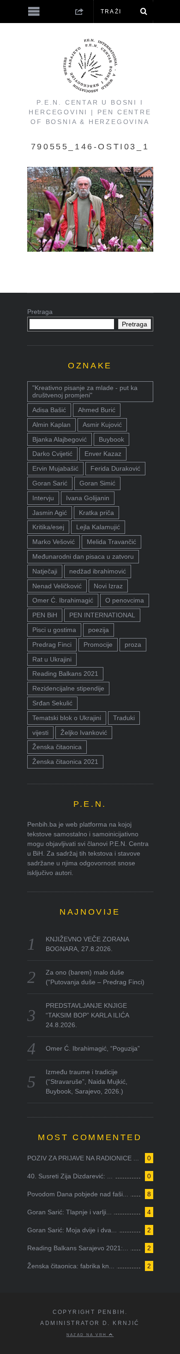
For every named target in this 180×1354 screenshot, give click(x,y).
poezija (98, 629)
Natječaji (44, 571)
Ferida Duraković (115, 468)
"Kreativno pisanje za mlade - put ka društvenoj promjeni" (85, 391)
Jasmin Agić (49, 512)
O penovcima (124, 600)
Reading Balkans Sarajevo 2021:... (77, 1248)
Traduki (124, 717)
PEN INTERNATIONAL (102, 615)
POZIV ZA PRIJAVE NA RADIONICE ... (83, 1158)
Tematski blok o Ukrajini (66, 717)
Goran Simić (97, 483)
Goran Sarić (49, 483)
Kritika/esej (48, 527)
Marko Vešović (53, 541)
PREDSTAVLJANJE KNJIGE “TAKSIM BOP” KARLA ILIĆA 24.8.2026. (87, 1015)
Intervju (43, 498)
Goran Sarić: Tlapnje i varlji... (69, 1212)
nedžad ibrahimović (97, 571)
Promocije (98, 644)
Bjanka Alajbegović (59, 439)
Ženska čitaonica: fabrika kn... (70, 1266)
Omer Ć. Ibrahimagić (62, 600)
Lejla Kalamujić (98, 527)
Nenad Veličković (57, 586)
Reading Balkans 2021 (65, 673)
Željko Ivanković (83, 732)
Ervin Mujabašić (55, 468)
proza (133, 644)
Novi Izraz (108, 586)
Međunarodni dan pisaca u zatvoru (83, 556)
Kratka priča (96, 512)
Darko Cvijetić (52, 453)
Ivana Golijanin (87, 498)
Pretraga (40, 311)
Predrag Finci (52, 644)
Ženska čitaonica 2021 (65, 761)
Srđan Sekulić (52, 703)
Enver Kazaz (102, 453)
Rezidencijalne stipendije (68, 688)
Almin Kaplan (51, 424)
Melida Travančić (111, 541)
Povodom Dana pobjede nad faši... (77, 1194)
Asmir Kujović (102, 424)
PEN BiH (44, 615)
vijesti (40, 732)
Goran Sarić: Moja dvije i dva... (72, 1230)
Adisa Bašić (49, 410)
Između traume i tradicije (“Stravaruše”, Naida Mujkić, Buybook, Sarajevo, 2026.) (86, 1081)
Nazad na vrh (87, 1334)
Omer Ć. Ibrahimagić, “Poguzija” (93, 1048)
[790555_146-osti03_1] (90, 249)
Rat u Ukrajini (52, 659)
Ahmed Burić (96, 410)
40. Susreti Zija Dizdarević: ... (70, 1176)
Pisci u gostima (54, 629)
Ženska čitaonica (57, 747)
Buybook (111, 439)
